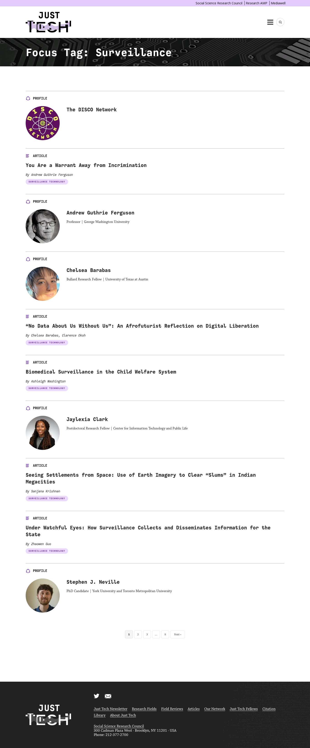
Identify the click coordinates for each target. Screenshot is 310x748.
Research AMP (256, 3)
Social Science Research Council (219, 3)
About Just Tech (123, 715)
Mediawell (278, 3)
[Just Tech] (48, 22)
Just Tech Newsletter (110, 709)
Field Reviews (172, 709)
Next (177, 634)
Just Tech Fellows (244, 709)
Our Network (214, 709)
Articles (194, 709)
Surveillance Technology (47, 181)
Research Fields (144, 709)
